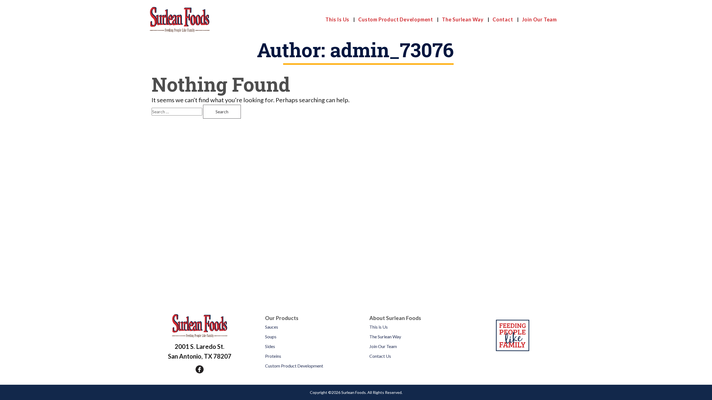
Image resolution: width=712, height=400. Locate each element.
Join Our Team (539, 19)
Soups (270, 336)
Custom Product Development (395, 19)
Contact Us (380, 356)
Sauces (271, 326)
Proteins (273, 356)
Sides (270, 346)
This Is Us (337, 19)
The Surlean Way (463, 19)
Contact (503, 19)
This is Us (378, 326)
